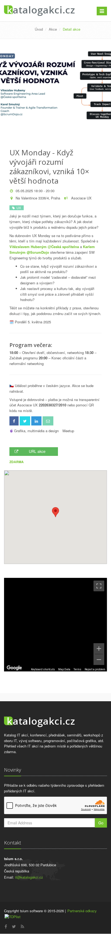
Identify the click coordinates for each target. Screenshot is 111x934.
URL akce (37, 451)
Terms (77, 669)
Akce (53, 29)
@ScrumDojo (38, 252)
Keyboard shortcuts (43, 669)
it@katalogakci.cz (29, 877)
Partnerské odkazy (82, 910)
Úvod (39, 29)
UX (18, 207)
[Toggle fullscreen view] (98, 586)
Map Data (64, 669)
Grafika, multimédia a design (36, 430)
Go (100, 822)
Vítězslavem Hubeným (28, 246)
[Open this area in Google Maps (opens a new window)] (14, 667)
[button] (55, 512)
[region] (55, 624)
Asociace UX (81, 198)
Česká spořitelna (65, 246)
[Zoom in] (98, 648)
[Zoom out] (98, 659)
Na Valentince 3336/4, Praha (38, 198)
